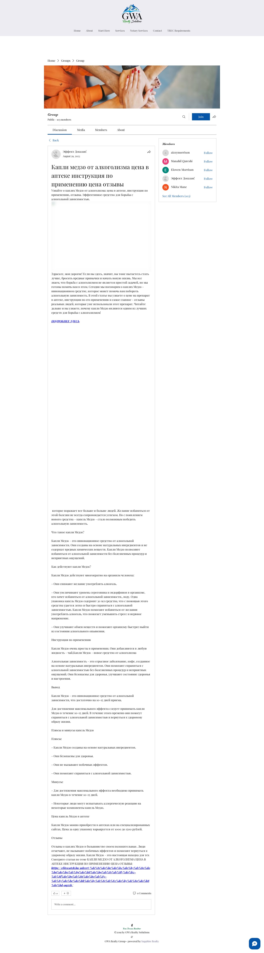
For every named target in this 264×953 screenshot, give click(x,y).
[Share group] (214, 116)
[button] (120, 30)
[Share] (149, 152)
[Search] (184, 116)
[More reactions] (66, 893)
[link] (60, 130)
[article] (101, 530)
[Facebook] (132, 925)
